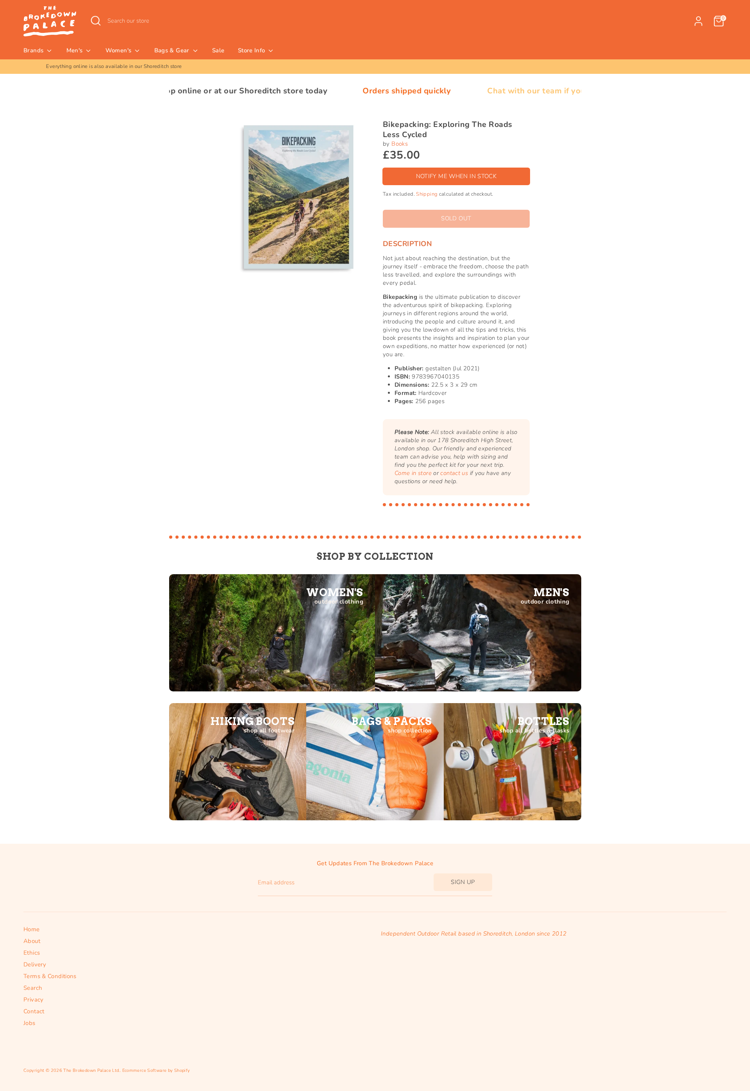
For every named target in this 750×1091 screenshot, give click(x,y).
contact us (454, 473)
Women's (119, 50)
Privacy (33, 1000)
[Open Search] (96, 21)
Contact (34, 1011)
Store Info (252, 50)
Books (399, 144)
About (31, 941)
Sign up (463, 882)
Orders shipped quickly (346, 91)
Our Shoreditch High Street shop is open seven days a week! (375, 66)
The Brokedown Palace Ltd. (91, 1070)
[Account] (698, 21)
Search (32, 988)
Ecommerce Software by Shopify (156, 1070)
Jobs (29, 1023)
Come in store (413, 473)
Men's (75, 50)
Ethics (31, 953)
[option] (375, 66)
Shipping (427, 194)
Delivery (34, 964)
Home (31, 929)
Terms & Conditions (50, 976)
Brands (34, 50)
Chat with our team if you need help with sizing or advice (535, 91)
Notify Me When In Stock (456, 176)
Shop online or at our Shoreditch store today (180, 91)
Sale (218, 50)
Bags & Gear (172, 50)
